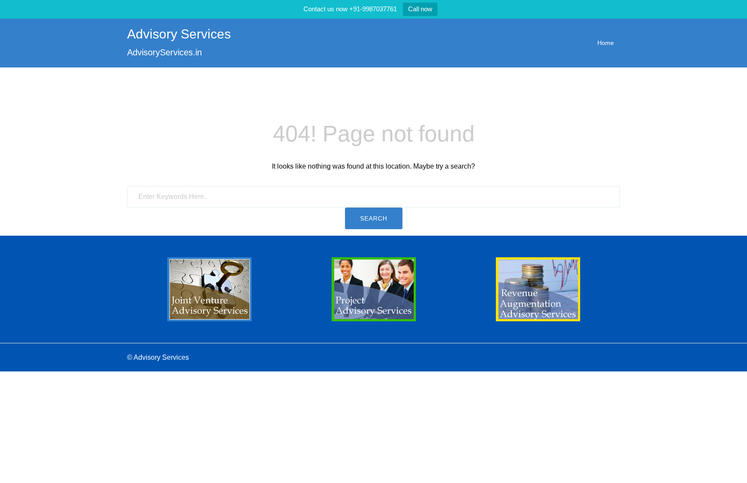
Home (605, 42)
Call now (420, 9)
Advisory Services (179, 34)
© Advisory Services (158, 357)
